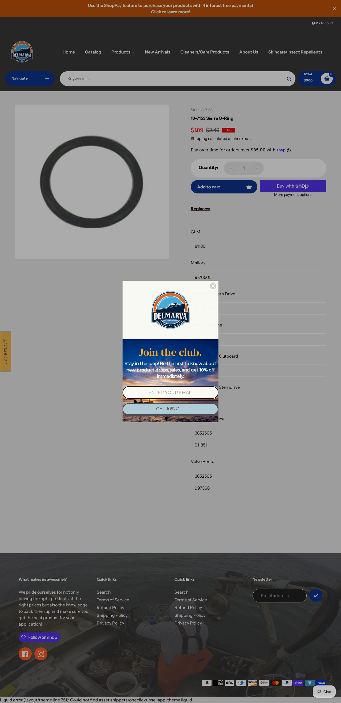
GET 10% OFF (170, 408)
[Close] (213, 286)
